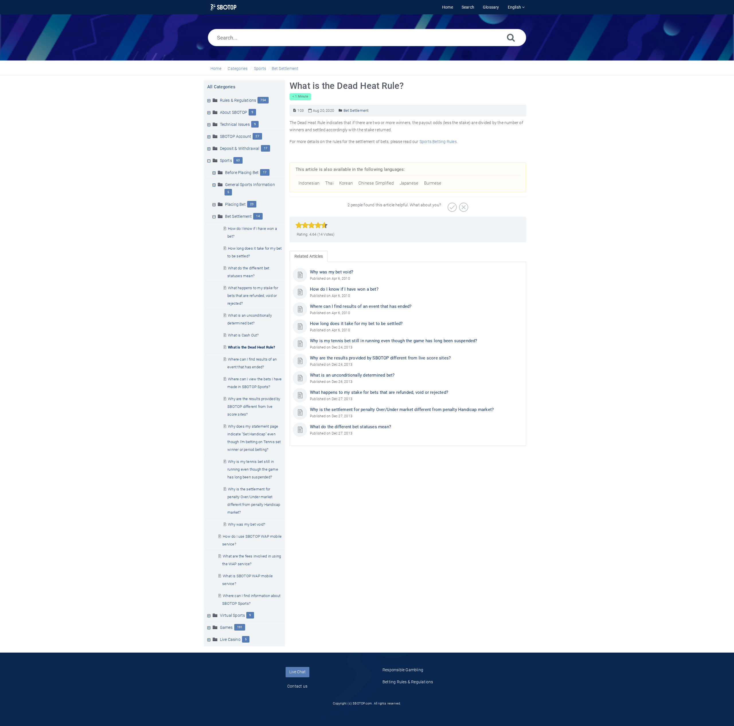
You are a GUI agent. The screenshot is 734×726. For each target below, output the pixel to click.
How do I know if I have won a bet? (344, 289)
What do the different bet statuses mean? (350, 426)
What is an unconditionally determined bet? (352, 375)
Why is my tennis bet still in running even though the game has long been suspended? (252, 469)
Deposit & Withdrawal (239, 148)
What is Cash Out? (243, 335)
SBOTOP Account (235, 136)
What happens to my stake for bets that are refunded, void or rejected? (252, 296)
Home (215, 68)
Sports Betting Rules (438, 141)
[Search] (511, 37)
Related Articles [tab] (308, 256)
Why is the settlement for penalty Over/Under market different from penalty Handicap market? (402, 409)
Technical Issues (235, 124)
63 (238, 160)
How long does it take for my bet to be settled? (356, 323)
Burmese (432, 183)
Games (226, 627)
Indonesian (308, 183)
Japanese (409, 183)
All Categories (221, 86)
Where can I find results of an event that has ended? (360, 306)
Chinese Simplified (376, 183)
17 (265, 148)
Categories (237, 68)
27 (257, 136)
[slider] (311, 225)
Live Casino (230, 639)
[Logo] (223, 7)
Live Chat (297, 672)
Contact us (297, 686)
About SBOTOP (233, 112)
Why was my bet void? (246, 524)
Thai (329, 183)
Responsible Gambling (402, 670)
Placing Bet (235, 204)
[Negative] (463, 205)
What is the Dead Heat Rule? (251, 347)
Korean (346, 183)
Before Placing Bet (242, 172)
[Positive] (451, 205)
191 (240, 627)
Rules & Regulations (238, 100)
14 (257, 216)
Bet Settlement (285, 68)
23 (251, 204)
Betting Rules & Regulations (407, 682)
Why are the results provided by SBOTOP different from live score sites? (253, 406)
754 (263, 100)
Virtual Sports (232, 615)
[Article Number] (294, 110)
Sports (260, 68)
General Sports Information (250, 184)
